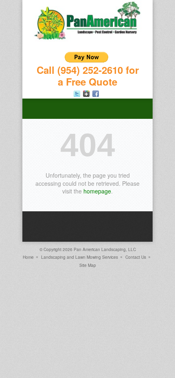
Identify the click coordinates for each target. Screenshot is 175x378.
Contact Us (135, 257)
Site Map (87, 265)
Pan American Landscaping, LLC (105, 249)
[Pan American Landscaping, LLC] (87, 39)
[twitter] (77, 93)
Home (28, 257)
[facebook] (95, 93)
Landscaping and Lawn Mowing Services (79, 257)
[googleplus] (86, 93)
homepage (97, 191)
